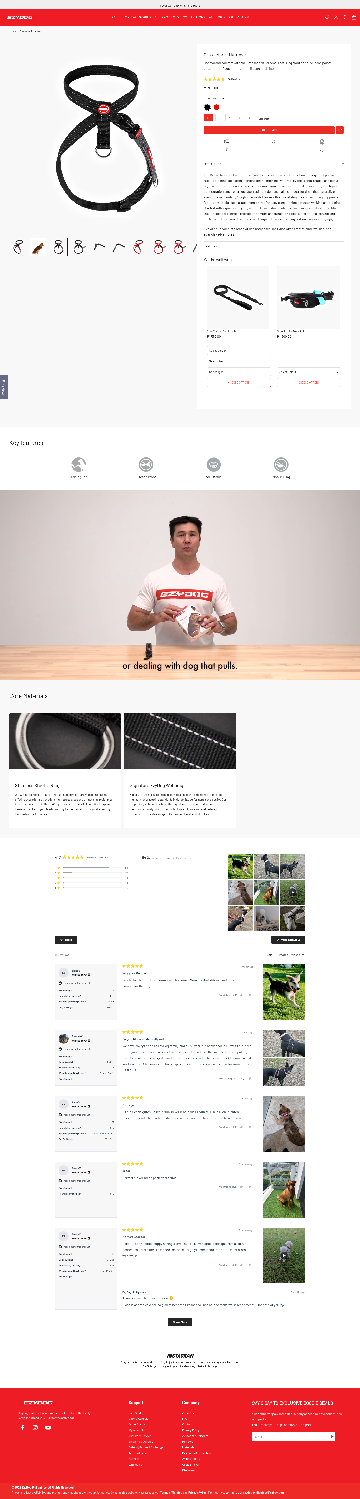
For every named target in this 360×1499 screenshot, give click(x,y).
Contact (187, 1424)
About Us (188, 1413)
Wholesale (135, 1464)
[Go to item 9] (178, 247)
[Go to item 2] (38, 247)
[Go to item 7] (138, 247)
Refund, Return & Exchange (146, 1447)
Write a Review (292, 941)
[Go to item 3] (58, 247)
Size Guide (135, 1413)
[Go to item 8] (158, 247)
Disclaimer (188, 1470)
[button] (223, 79)
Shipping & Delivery (141, 1441)
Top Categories (137, 17)
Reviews (187, 1441)
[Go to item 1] (18, 247)
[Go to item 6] (118, 247)
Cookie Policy (190, 1464)
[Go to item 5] (98, 247)
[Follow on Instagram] (35, 1427)
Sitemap (134, 1459)
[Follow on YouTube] (48, 1427)
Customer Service (140, 1436)
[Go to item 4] (78, 247)
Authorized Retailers (195, 1436)
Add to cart (269, 130)
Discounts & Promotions (197, 1453)
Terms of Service (139, 1453)
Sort (270, 955)
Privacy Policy (190, 1430)
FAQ (184, 1418)
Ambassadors (191, 1459)
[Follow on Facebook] (22, 1427)
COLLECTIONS (194, 17)
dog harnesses (260, 229)
